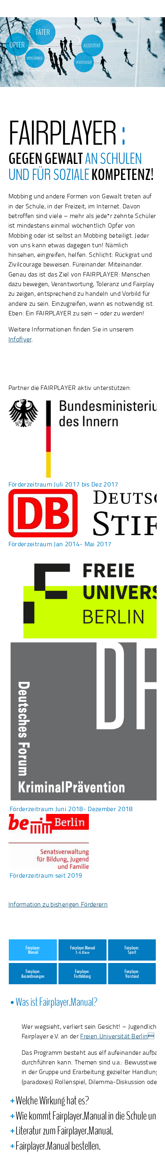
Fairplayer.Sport (132, 950)
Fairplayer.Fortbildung (82, 974)
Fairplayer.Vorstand (132, 974)
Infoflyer (20, 339)
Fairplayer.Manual (33, 950)
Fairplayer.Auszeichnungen (32, 974)
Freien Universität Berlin (117, 1036)
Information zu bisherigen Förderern (58, 904)
